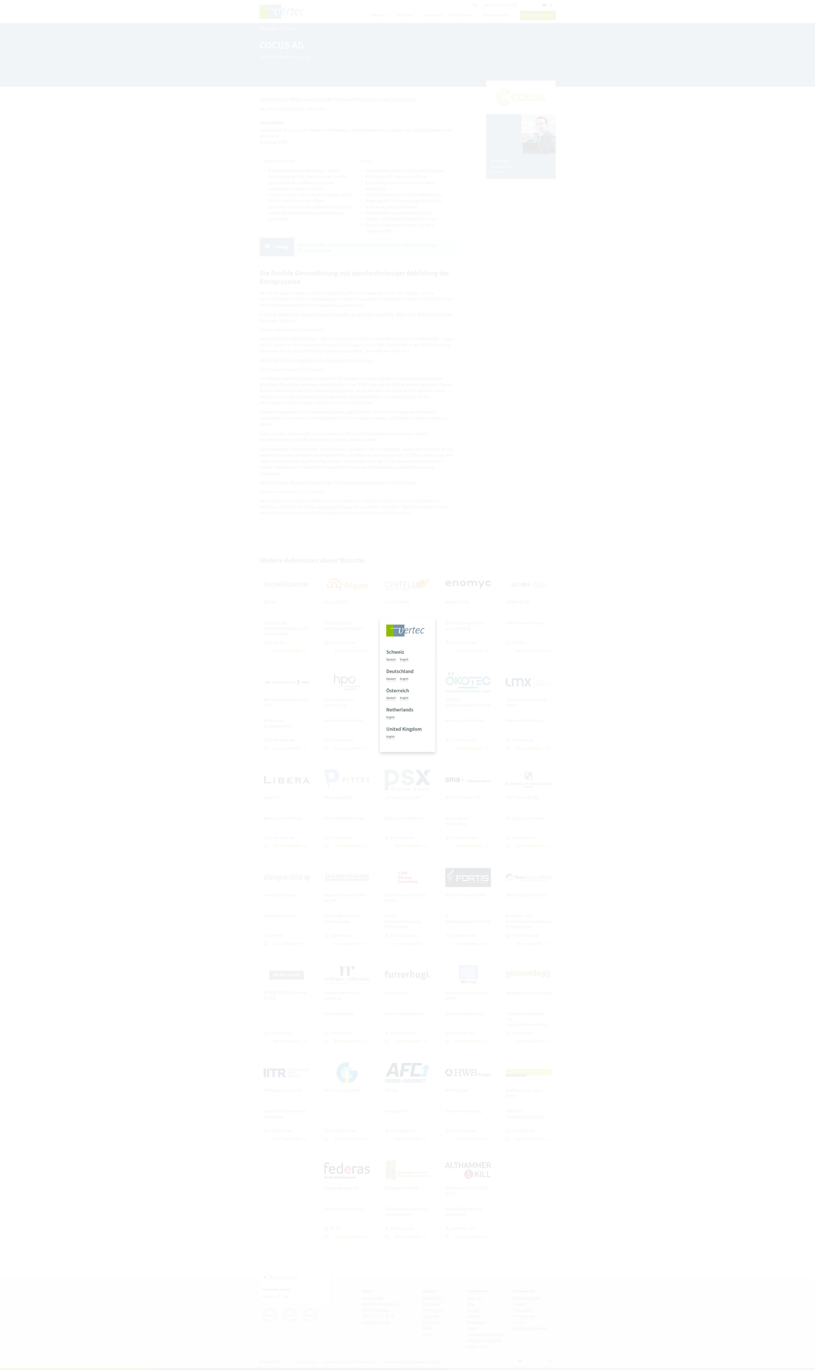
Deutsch (391, 659)
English (404, 659)
